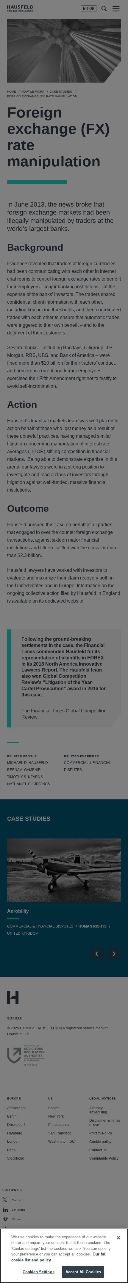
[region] (64, 1255)
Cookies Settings (38, 1272)
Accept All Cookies (83, 1272)
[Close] (118, 1237)
